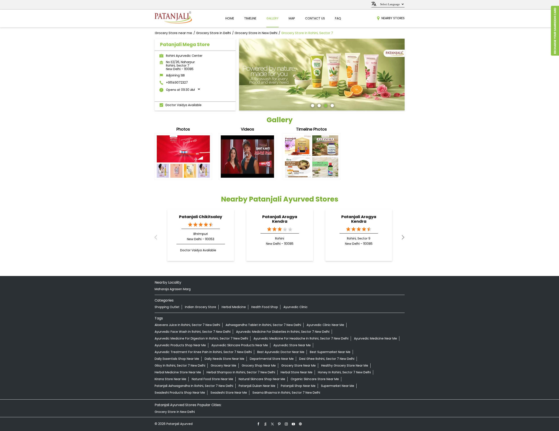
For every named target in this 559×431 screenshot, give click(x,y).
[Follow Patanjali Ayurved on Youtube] (293, 424)
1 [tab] (312, 105)
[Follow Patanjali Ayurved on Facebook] (258, 424)
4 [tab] (332, 105)
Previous (158, 237)
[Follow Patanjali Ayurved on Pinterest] (279, 424)
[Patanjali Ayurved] (173, 18)
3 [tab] (325, 105)
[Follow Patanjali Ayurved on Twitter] (272, 424)
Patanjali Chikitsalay (200, 216)
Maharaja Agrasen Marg (173, 289)
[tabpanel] (322, 74)
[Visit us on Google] (265, 424)
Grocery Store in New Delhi (175, 412)
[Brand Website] (300, 424)
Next (401, 237)
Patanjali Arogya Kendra (279, 219)
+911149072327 (177, 82)
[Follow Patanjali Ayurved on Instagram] (286, 424)
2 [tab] (318, 105)
